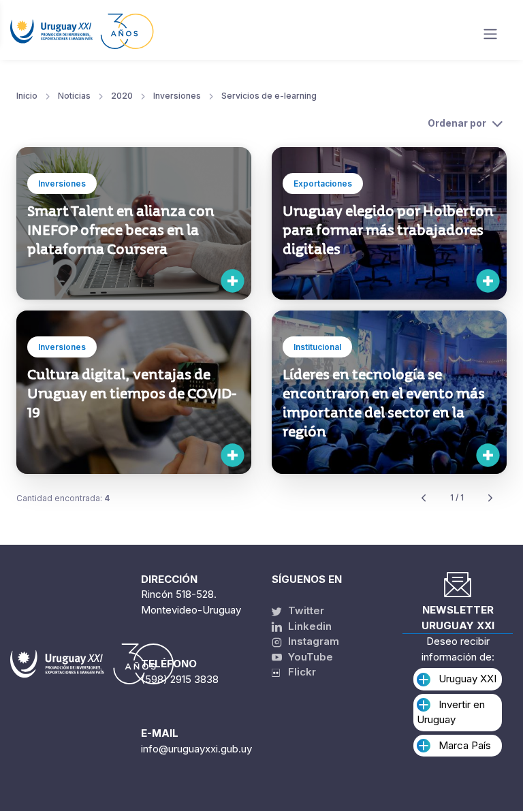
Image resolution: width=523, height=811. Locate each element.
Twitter (304, 610)
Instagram (312, 641)
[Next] (490, 498)
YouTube (309, 656)
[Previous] (424, 498)
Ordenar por (457, 123)
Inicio (26, 96)
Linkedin (308, 626)
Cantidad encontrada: (63, 498)
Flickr (298, 671)
